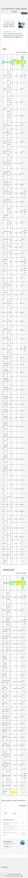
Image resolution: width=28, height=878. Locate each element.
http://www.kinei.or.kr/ (8, 20)
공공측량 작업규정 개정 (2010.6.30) (10, 832)
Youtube (18, 875)
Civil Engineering (7, 841)
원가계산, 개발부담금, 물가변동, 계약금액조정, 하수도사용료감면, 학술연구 (10, 25)
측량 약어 (5, 834)
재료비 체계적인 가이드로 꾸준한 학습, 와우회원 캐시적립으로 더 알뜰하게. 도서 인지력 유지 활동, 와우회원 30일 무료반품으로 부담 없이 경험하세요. (14, 36)
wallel (20, 874)
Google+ (21, 875)
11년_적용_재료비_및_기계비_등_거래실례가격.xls (14, 800)
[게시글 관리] (9, 813)
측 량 (4, 819)
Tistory (12, 874)
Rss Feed (6, 875)
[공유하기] (8, 813)
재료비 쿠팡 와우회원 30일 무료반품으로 (14, 34)
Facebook (14, 875)
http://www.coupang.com (8, 31)
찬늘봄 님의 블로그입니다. (9, 843)
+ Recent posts (4, 867)
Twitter (11, 875)
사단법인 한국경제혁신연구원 (9, 23)
